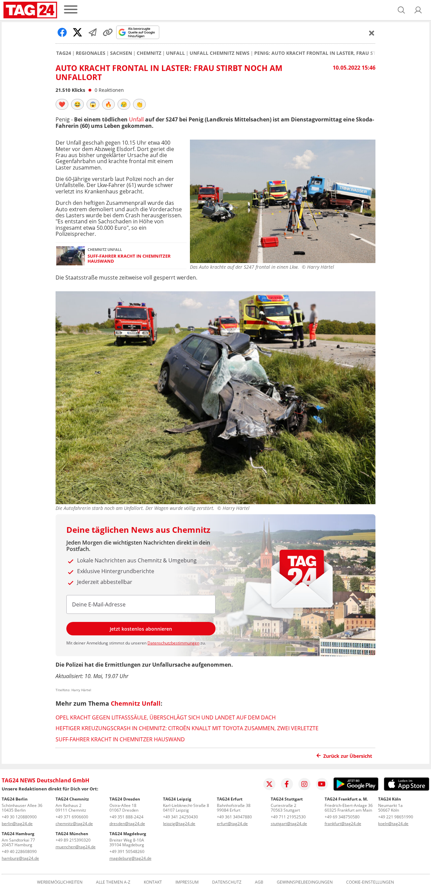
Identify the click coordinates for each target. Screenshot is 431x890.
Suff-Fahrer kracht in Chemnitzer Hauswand (129, 259)
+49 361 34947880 (234, 817)
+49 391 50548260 (126, 851)
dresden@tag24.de (127, 823)
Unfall (175, 53)
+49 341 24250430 (180, 817)
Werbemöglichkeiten (59, 882)
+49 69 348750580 (342, 817)
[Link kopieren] (107, 32)
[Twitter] (269, 784)
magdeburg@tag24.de (130, 858)
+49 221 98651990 (395, 817)
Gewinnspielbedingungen (305, 882)
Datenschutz (226, 882)
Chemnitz (149, 53)
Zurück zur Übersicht (347, 756)
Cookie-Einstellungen (370, 882)
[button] (418, 10)
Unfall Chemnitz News (220, 53)
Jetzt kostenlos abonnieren (141, 629)
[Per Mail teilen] (92, 32)
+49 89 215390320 (73, 840)
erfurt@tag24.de (232, 823)
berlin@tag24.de (17, 823)
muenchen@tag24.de (76, 847)
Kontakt (153, 882)
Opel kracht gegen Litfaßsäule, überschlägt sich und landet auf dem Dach (166, 717)
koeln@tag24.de (393, 823)
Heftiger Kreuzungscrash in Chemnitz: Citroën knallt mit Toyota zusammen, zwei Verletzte (187, 728)
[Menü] (70, 10)
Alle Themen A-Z (113, 882)
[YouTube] (322, 784)
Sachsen (121, 53)
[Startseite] (30, 10)
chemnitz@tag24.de (74, 823)
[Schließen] (371, 33)
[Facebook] (287, 784)
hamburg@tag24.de (20, 858)
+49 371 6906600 (72, 817)
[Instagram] (304, 784)
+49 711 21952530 (288, 817)
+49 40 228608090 (19, 851)
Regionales (90, 53)
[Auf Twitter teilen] (77, 32)
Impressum (187, 882)
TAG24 (63, 53)
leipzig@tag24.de (179, 823)
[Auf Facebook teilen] (62, 32)
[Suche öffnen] (401, 10)
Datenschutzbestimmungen (173, 643)
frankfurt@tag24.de (343, 823)
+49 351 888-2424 (126, 817)
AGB (259, 882)
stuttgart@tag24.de (289, 823)
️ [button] (62, 104)
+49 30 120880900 (19, 817)
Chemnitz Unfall (136, 703)
